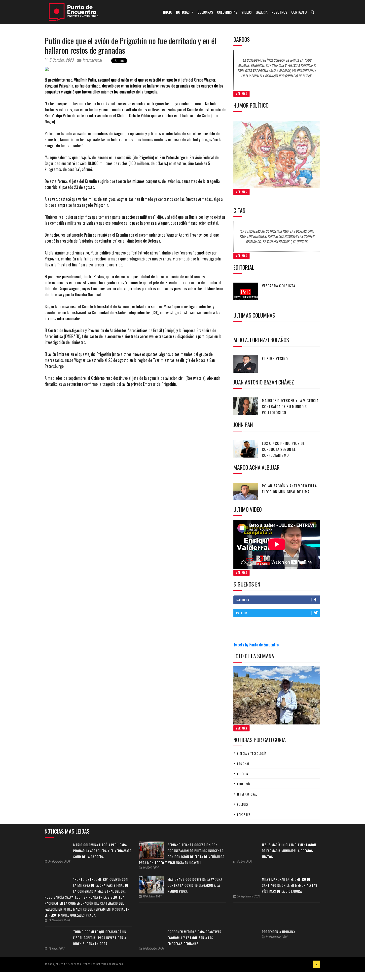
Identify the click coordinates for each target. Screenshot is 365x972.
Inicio (168, 12)
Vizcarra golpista (278, 285)
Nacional (243, 764)
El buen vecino (275, 358)
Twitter (241, 613)
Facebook (242, 600)
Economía (244, 784)
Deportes (243, 815)
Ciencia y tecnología (251, 754)
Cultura (243, 804)
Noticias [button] (183, 12)
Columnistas (227, 12)
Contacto (299, 12)
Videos (246, 12)
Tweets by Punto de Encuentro (256, 645)
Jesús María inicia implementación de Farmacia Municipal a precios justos (289, 850)
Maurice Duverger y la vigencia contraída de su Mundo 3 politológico (290, 406)
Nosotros (279, 12)
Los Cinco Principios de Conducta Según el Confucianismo (283, 449)
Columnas (205, 12)
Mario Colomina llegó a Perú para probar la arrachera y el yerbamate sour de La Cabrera (102, 850)
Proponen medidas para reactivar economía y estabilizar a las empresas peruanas (194, 937)
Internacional (91, 60)
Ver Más (241, 94)
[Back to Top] (316, 964)
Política (243, 774)
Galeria (261, 12)
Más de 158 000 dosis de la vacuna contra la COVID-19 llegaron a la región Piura (195, 885)
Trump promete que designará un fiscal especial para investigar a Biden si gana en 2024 (99, 937)
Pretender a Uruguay (278, 931)
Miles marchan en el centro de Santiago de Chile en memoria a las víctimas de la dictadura (289, 885)
